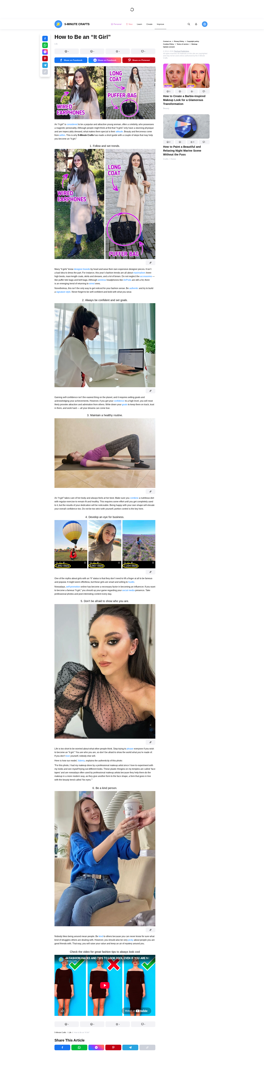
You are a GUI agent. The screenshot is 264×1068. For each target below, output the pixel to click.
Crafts (165, 159)
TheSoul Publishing (181, 51)
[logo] (72, 24)
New (130, 24)
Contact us (167, 41)
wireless (102, 280)
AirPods (127, 280)
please (130, 749)
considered (72, 124)
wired (92, 283)
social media (128, 590)
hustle (131, 582)
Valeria (81, 760)
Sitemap (194, 44)
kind (101, 936)
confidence (119, 401)
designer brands (82, 269)
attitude (119, 131)
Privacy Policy (179, 41)
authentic (133, 288)
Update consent (169, 47)
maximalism (139, 273)
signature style (63, 292)
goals (124, 404)
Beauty (166, 108)
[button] (168, 91)
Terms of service (183, 44)
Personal (117, 24)
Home (173, 159)
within (62, 135)
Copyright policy (193, 41)
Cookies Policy (168, 44)
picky (130, 940)
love (68, 756)
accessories (146, 276)
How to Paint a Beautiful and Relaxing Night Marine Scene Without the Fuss (182, 150)
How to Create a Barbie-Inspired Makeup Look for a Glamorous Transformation (184, 100)
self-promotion (73, 587)
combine (134, 498)
